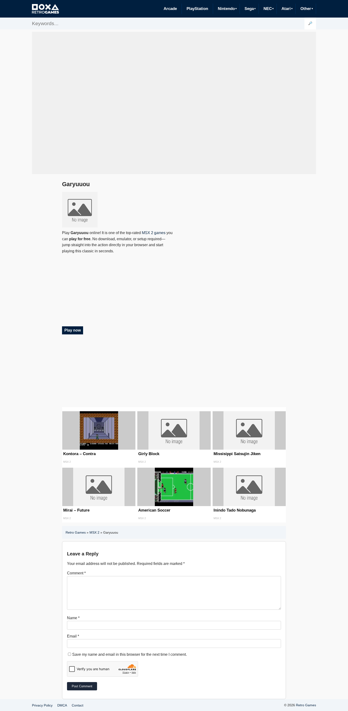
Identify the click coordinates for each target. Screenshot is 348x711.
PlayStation (197, 8)
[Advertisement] (174, 103)
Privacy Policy (42, 705)
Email (73, 636)
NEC (267, 8)
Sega (249, 8)
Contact (77, 705)
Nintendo (226, 8)
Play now (72, 330)
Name (73, 618)
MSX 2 (94, 532)
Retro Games (76, 532)
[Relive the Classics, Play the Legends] (45, 9)
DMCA (62, 705)
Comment (76, 573)
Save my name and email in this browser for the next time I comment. (129, 654)
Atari (286, 8)
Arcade (170, 8)
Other (305, 8)
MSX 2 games (153, 233)
